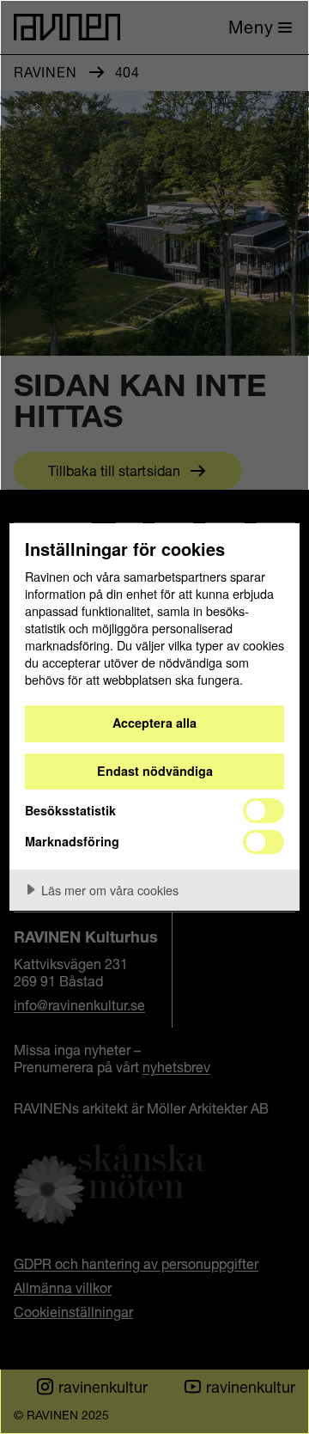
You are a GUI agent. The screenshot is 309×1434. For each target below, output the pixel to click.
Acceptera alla (154, 722)
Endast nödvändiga (155, 770)
